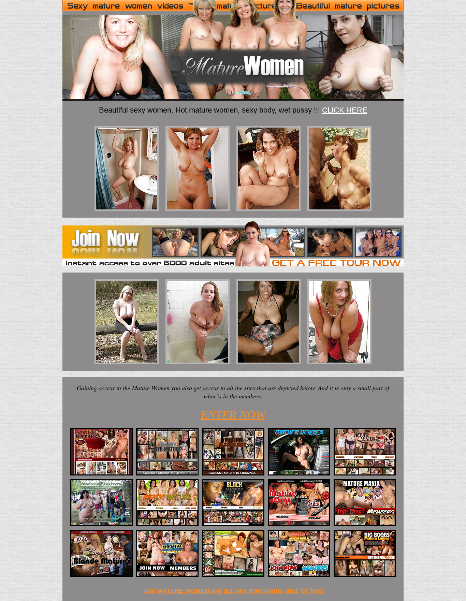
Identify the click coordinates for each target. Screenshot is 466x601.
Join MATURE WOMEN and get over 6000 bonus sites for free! (233, 590)
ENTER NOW (233, 414)
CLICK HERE (344, 110)
